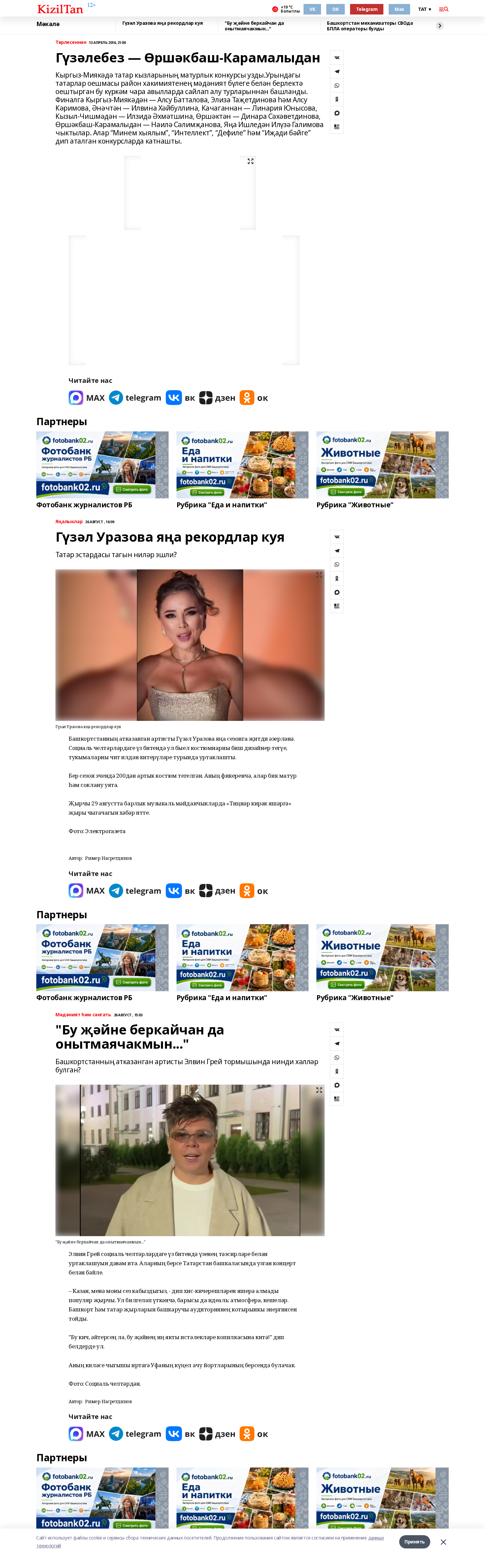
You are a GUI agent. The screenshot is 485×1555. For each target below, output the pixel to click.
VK (312, 9)
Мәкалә (47, 24)
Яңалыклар (68, 521)
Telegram (367, 9)
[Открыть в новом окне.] (87, 397)
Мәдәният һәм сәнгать (83, 1015)
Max (399, 9)
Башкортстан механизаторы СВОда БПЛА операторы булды (370, 25)
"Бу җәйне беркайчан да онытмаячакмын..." (254, 25)
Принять (414, 1541)
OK (335, 9)
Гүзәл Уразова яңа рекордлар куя (162, 23)
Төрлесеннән (70, 42)
